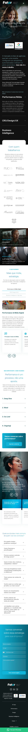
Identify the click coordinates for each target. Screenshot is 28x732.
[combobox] (4, 652)
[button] (23, 3)
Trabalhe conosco (14, 726)
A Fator (14, 704)
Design (14, 712)
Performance (14, 708)
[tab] (14, 289)
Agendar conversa (14, 444)
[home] (10, 2)
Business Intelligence (14, 716)
